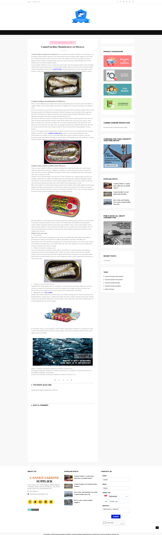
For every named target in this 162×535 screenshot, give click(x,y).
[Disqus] (62, 432)
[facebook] (118, 2)
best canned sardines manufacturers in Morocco (62, 42)
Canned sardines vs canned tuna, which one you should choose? (121, 186)
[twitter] (126, 2)
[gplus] (120, 2)
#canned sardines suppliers (42, 372)
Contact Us (36, 2)
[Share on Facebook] (54, 379)
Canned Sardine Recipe (112, 283)
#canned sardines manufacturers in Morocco (49, 370)
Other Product (109, 289)
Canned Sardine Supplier (113, 286)
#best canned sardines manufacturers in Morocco (52, 368)
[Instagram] (45, 502)
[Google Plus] (40, 502)
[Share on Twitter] (58, 379)
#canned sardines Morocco (80, 370)
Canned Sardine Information (114, 276)
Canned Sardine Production (114, 279)
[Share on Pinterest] (66, 379)
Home (29, 2)
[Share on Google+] (62, 379)
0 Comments (63, 50)
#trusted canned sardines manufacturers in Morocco (53, 374)
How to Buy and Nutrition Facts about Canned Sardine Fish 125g (122, 202)
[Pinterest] (51, 502)
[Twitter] (35, 502)
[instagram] (124, 2)
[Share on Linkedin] (71, 379)
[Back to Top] (157, 527)
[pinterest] (129, 2)
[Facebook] (30, 502)
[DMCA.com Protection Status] (33, 510)
